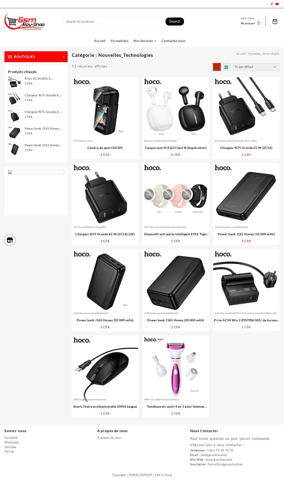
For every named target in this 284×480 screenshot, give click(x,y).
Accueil (241, 53)
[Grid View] (217, 67)
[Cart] (275, 22)
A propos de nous (109, 437)
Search (174, 21)
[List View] (227, 67)
